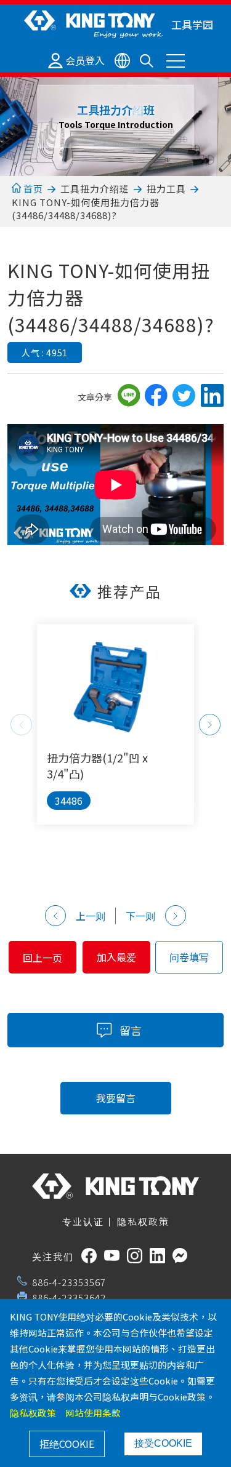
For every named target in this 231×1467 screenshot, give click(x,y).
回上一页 (42, 957)
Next (210, 724)
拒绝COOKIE (66, 1443)
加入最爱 (116, 956)
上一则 (90, 915)
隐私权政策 (143, 1221)
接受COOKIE (163, 1443)
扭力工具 (166, 188)
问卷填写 (189, 956)
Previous (21, 724)
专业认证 (83, 1221)
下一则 (140, 915)
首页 (32, 188)
